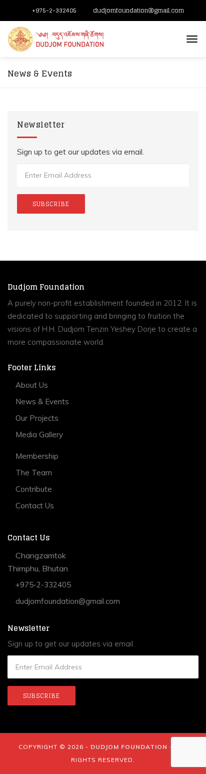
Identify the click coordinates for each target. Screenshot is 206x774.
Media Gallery (38, 434)
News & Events (41, 401)
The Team (33, 472)
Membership (36, 456)
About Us (31, 385)
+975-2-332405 (54, 10)
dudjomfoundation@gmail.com (138, 10)
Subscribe (51, 204)
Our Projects (36, 418)
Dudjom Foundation (129, 746)
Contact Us (34, 505)
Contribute (33, 489)
